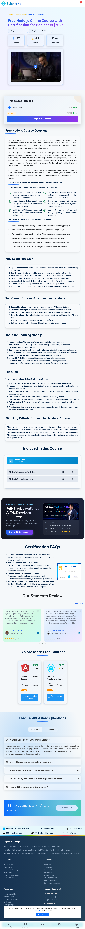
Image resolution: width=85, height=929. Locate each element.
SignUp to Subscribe (42, 119)
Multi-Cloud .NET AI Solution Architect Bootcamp (60, 854)
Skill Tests (8, 902)
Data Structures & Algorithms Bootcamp (45, 847)
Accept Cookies (42, 914)
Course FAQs (35, 729)
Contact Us (48, 867)
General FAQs (49, 730)
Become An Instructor (52, 883)
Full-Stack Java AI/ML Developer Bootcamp (54, 850)
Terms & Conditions (51, 870)
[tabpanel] (42, 113)
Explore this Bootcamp (18, 532)
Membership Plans (10, 894)
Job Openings (9, 905)
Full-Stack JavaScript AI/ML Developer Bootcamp (22, 854)
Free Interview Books (11, 875)
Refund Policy (49, 875)
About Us (47, 865)
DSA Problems (9, 878)
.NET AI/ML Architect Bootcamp (16, 847)
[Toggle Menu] (42, 924)
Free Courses (9, 873)
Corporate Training (11, 870)
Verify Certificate (50, 880)
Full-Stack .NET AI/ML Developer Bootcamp (20, 850)
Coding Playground (11, 899)
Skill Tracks (8, 867)
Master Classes (9, 897)
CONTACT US (66, 808)
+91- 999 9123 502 (50, 897)
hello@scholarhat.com (52, 900)
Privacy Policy (49, 873)
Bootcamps (8, 865)
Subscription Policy (51, 878)
